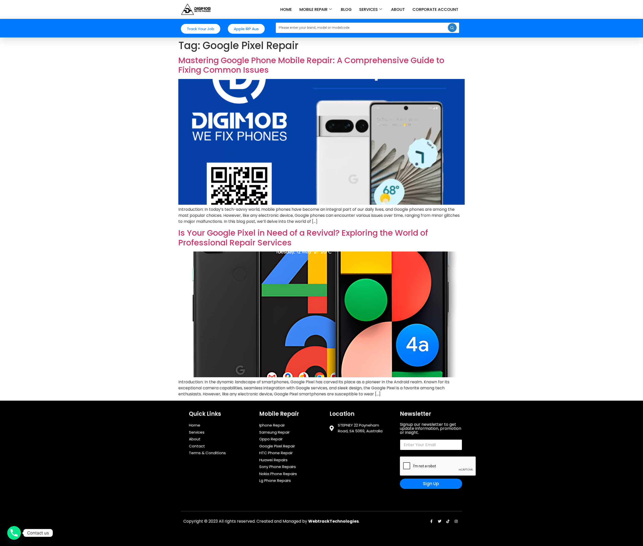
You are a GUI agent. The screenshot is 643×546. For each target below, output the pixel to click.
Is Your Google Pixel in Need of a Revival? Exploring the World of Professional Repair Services (303, 237)
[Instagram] (456, 521)
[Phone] (14, 533)
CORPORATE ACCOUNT (435, 9)
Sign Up (431, 484)
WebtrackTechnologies (333, 521)
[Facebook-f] (431, 521)
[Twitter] (439, 521)
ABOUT (398, 9)
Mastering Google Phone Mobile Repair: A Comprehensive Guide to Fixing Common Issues (311, 65)
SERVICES (368, 9)
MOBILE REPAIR (313, 9)
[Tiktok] (447, 521)
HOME (286, 9)
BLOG (346, 9)
